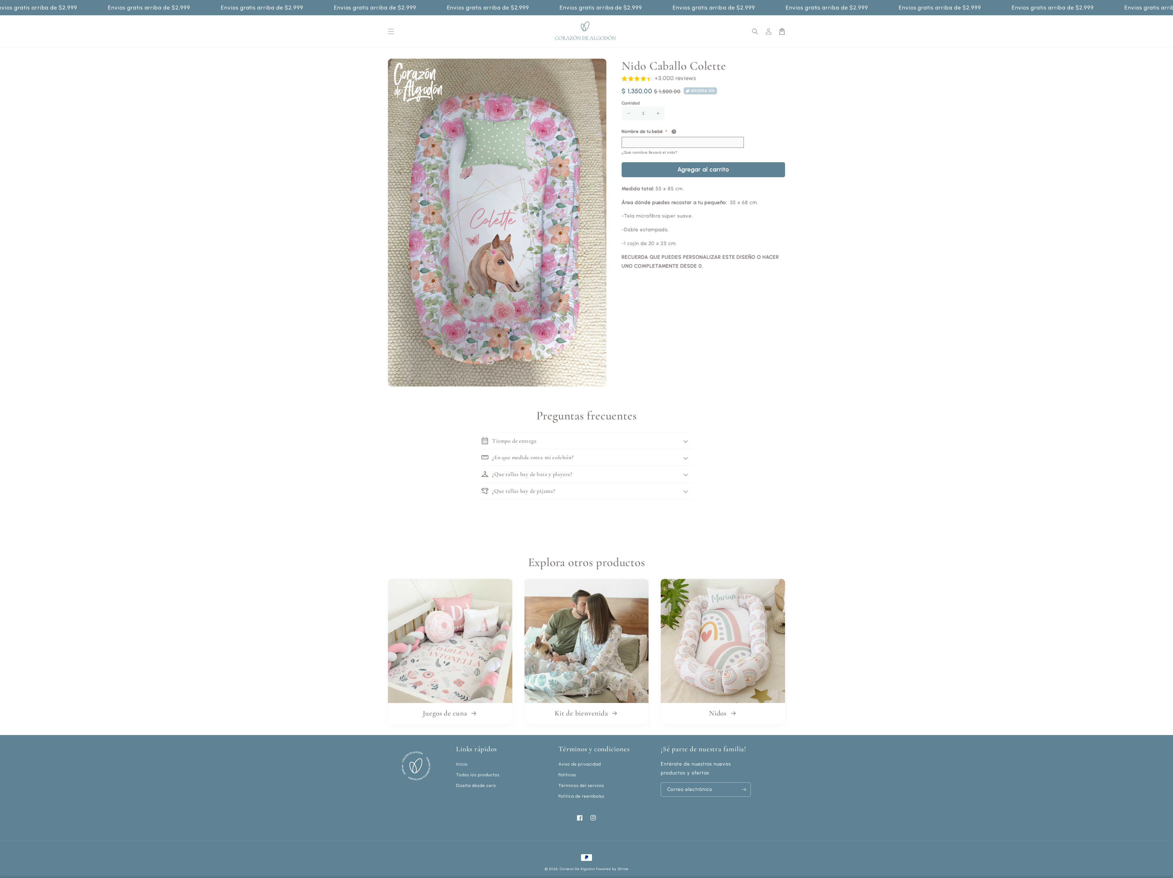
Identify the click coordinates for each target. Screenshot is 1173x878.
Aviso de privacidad (579, 764)
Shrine (623, 869)
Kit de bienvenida (582, 713)
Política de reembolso (581, 796)
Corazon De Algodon (577, 869)
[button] (755, 31)
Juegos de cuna (446, 713)
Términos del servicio (581, 785)
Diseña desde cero (476, 785)
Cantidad (631, 103)
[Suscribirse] (744, 789)
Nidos (719, 713)
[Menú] (391, 31)
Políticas (567, 774)
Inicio (462, 764)
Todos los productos (477, 774)
